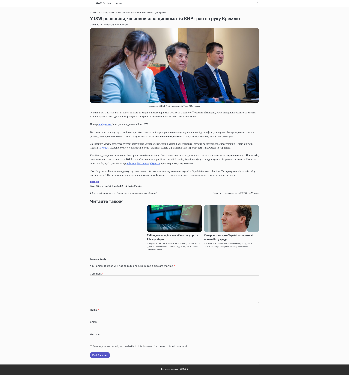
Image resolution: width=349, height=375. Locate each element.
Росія (130, 186)
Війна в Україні (103, 186)
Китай (115, 186)
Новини (118, 3)
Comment (96, 273)
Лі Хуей (123, 186)
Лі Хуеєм (104, 147)
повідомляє (105, 124)
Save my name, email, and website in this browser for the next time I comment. (139, 346)
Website (95, 334)
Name (94, 309)
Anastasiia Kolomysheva (116, 24)
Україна (138, 186)
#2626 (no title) (103, 3)
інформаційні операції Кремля (143, 163)
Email (94, 321)
